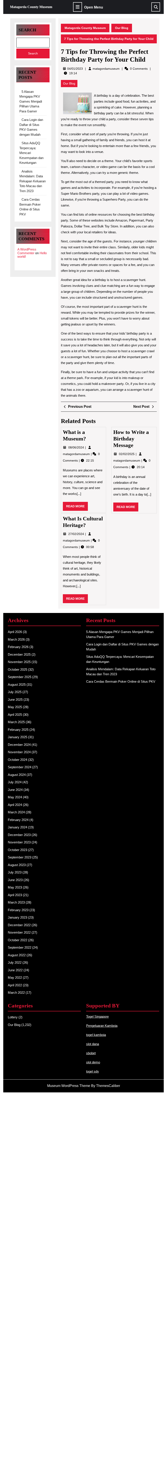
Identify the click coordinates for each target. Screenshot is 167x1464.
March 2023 (16, 902)
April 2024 (15, 805)
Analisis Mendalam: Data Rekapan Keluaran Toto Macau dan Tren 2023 (32, 181)
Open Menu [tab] (93, 7)
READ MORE (77, 507)
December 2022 (19, 925)
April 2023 (15, 895)
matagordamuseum (106, 68)
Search (27, 29)
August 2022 (17, 955)
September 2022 (19, 947)
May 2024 (15, 797)
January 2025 (17, 737)
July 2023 (15, 872)
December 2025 (19, 654)
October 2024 (17, 760)
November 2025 (19, 662)
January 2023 (17, 917)
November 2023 (19, 842)
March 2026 (16, 639)
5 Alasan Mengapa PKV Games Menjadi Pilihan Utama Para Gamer (30, 101)
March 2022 (16, 992)
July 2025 (15, 692)
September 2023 (19, 857)
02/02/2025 (127, 454)
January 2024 (17, 827)
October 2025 (17, 669)
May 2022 (15, 977)
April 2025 (15, 714)
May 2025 (15, 707)
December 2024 (19, 744)
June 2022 (15, 970)
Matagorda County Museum (31, 7)
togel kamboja (96, 1035)
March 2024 (16, 812)
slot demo (93, 1062)
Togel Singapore (97, 1016)
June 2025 (15, 699)
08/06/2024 (76, 447)
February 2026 (18, 647)
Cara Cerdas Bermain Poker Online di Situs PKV (120, 681)
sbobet (91, 1053)
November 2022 (19, 932)
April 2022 (15, 985)
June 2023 (15, 880)
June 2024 (15, 790)
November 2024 (19, 752)
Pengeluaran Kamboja (101, 1025)
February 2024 (18, 820)
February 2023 (18, 910)
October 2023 (17, 850)
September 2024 (19, 767)
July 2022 (15, 962)
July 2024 (15, 782)
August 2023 (17, 865)
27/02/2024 (76, 534)
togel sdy (92, 1071)
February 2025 (18, 729)
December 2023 (19, 835)
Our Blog (121, 28)
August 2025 (17, 684)
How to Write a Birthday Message (131, 438)
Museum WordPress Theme (68, 1086)
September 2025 (19, 677)
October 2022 (17, 940)
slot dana (92, 1044)
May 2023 (15, 887)
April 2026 (15, 632)
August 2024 (17, 775)
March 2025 (16, 722)
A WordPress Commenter (26, 251)
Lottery (13, 1017)
